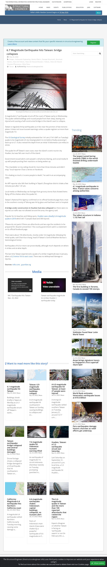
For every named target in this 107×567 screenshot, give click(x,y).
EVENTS (56, 7)
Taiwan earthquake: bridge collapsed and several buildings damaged (14, 446)
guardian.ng (26, 264)
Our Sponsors (56, 2)
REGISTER (98, 2)
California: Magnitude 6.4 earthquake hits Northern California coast (14, 503)
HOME (41, 7)
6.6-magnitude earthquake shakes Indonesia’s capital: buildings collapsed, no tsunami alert (35, 507)
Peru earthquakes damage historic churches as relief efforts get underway (84, 428)
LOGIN (91, 2)
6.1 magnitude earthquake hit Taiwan (13, 388)
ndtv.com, (16, 264)
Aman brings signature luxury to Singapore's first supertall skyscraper (86, 362)
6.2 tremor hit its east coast (22, 256)
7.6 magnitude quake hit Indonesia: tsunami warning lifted (35, 446)
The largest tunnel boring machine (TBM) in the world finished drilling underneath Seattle (85, 159)
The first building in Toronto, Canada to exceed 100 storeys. (86, 287)
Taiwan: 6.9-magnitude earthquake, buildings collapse (34, 389)
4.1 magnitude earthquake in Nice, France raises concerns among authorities (86, 188)
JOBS (88, 7)
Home (59, 20)
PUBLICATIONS (66, 7)
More (99, 13)
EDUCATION (80, 7)
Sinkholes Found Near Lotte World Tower (85, 333)
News (65, 20)
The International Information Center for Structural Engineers (28, 2)
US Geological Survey (16, 137)
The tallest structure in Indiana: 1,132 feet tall (87, 216)
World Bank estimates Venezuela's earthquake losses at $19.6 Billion (86, 395)
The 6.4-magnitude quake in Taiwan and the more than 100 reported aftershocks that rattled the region (59, 508)
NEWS (48, 7)
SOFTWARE (97, 7)
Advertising (68, 2)
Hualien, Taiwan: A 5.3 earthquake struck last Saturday (59, 446)
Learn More (12, 44)
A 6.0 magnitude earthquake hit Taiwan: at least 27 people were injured (59, 388)
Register (93, 43)
